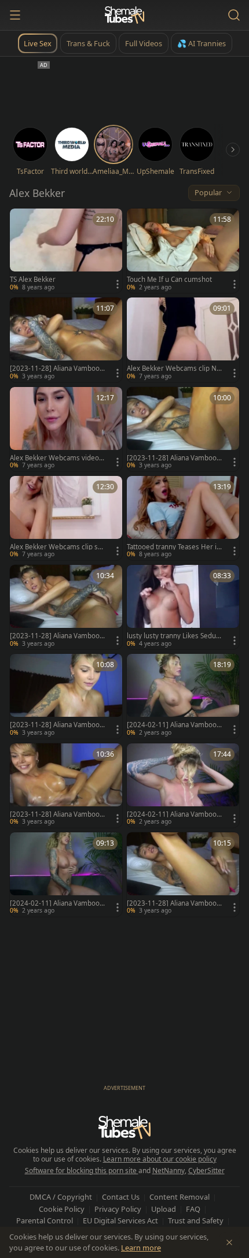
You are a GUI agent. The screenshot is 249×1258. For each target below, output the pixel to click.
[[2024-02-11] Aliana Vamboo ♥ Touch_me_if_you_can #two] (183, 696)
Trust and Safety (196, 1220)
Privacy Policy (117, 1209)
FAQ (193, 1209)
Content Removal (179, 1197)
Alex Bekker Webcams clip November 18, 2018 (174, 368)
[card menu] (117, 284)
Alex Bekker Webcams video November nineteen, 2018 (54, 458)
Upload (163, 1209)
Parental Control (44, 1220)
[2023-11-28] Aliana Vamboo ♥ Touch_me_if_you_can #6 (55, 724)
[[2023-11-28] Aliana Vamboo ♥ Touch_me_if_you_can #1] (183, 429)
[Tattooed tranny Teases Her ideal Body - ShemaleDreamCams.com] (183, 518)
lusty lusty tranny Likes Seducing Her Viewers (174, 635)
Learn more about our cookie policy (160, 1159)
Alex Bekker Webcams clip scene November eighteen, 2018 (57, 547)
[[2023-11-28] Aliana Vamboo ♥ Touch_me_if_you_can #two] (66, 785)
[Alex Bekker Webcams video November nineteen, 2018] (66, 429)
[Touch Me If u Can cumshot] (183, 251)
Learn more (141, 1247)
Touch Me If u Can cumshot (169, 279)
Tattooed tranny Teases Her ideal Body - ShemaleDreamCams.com (174, 547)
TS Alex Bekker (33, 279)
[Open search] (234, 15)
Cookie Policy (62, 1209)
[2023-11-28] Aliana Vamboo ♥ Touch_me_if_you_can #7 (55, 368)
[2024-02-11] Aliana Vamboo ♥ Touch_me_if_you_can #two (173, 724)
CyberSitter (206, 1170)
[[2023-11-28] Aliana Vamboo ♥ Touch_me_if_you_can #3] (66, 607)
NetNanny (168, 1170)
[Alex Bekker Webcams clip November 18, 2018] (183, 339)
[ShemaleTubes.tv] (124, 15)
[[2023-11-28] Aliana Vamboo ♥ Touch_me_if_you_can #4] (183, 874)
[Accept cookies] (229, 1242)
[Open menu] (15, 15)
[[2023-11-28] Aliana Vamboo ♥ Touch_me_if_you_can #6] (66, 696)
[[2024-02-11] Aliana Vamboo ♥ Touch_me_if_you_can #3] (183, 785)
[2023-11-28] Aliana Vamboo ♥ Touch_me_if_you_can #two (56, 814)
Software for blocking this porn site (81, 1170)
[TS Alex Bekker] (66, 251)
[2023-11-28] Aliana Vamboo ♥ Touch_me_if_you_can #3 (55, 635)
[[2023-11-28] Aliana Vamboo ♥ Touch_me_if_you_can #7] (66, 339)
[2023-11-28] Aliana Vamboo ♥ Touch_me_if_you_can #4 (172, 903)
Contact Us (121, 1197)
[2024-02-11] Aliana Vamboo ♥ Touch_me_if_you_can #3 (172, 814)
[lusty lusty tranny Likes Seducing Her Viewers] (183, 607)
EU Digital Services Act (120, 1220)
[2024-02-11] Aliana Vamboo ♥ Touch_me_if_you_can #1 (55, 903)
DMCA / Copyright (61, 1197)
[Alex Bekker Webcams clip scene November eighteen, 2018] (66, 518)
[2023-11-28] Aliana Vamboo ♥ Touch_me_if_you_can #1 (172, 458)
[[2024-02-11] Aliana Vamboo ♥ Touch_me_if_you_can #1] (66, 874)
